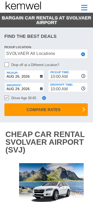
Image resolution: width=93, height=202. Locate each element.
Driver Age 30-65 (23, 98)
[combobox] (68, 74)
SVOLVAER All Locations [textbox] (30, 53)
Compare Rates (43, 109)
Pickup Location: (18, 47)
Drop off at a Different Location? (35, 65)
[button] (82, 54)
